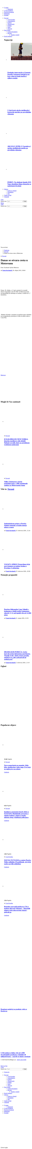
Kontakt (6, 15)
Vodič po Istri (7, 195)
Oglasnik (6, 196)
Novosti (6, 18)
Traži (25, 201)
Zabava (6, 189)
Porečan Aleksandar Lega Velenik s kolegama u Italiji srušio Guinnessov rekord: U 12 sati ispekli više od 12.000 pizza (17, 612)
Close (2, 1067)
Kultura (10, 22)
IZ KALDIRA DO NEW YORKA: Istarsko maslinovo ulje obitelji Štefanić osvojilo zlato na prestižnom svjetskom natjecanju (17, 442)
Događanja (10, 192)
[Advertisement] (16, 357)
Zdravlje (10, 28)
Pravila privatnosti (9, 12)
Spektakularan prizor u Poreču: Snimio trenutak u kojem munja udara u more (15, 525)
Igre (9, 193)
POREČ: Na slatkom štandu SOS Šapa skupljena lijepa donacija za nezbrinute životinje (19, 184)
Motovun (3, 375)
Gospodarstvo (11, 21)
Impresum (10, 9)
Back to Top (4, 1066)
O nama (6, 7)
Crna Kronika (11, 19)
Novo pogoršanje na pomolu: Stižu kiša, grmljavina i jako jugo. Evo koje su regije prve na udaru (17, 767)
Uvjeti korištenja (8, 10)
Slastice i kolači (15, 35)
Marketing (7, 13)
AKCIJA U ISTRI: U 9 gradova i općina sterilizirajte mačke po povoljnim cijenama (19, 148)
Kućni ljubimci (8, 36)
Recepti (10, 33)
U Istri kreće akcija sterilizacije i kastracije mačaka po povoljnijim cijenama (19, 112)
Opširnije (6, 772)
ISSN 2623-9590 (21, 1059)
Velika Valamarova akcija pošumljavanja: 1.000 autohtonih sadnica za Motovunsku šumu (16, 483)
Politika (10, 25)
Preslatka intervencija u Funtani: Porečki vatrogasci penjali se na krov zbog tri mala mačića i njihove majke (19, 75)
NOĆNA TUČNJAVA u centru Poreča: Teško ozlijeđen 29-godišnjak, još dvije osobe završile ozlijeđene (17, 862)
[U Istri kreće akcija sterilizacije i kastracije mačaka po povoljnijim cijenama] (19, 94)
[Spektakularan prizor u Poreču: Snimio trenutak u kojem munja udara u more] (18, 506)
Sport (9, 27)
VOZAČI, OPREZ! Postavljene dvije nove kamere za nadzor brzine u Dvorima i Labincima (17, 566)
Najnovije (6, 1072)
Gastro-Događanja (12, 32)
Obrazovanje (11, 24)
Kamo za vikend (12, 190)
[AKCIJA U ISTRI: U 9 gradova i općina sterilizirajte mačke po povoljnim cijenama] (19, 130)
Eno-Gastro (7, 30)
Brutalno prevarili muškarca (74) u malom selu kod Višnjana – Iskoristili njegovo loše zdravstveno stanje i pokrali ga (17, 909)
